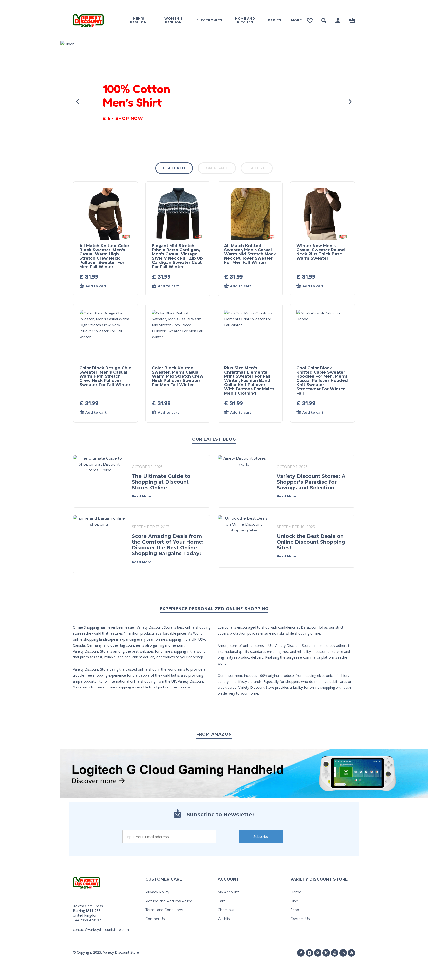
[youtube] (334, 953)
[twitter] (326, 953)
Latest (256, 168)
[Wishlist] (310, 20)
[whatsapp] (317, 953)
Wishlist (224, 919)
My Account (228, 892)
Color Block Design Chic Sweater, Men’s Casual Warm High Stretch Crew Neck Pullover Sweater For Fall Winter (105, 376)
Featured (174, 168)
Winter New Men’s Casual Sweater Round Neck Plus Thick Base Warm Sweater (320, 252)
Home (295, 892)
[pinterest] (351, 953)
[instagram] (309, 953)
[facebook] (301, 953)
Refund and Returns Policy (168, 901)
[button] (323, 20)
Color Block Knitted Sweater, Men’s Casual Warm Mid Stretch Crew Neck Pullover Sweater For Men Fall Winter (177, 376)
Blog (294, 901)
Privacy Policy (157, 892)
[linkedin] (343, 953)
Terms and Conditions (164, 910)
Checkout (226, 910)
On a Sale (217, 168)
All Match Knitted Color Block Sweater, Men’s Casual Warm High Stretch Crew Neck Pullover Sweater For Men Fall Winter (104, 256)
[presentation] (78, 102)
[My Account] (337, 20)
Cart (221, 901)
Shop (294, 910)
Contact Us (155, 919)
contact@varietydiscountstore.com (101, 929)
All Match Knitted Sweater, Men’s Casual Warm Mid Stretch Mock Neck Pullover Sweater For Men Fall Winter (250, 254)
